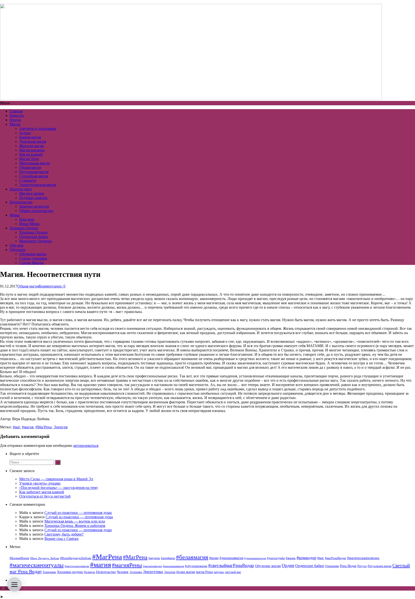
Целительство (21, 202)
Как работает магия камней (41, 492)
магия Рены (204, 572)
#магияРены (127, 565)
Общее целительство (36, 211)
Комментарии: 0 (52, 286)
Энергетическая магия (37, 185)
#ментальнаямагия (173, 566)
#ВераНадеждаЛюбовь (75, 558)
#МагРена (43, 427)
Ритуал (362, 566)
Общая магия (30, 167)
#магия (27, 427)
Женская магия (31, 146)
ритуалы (219, 572)
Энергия (60, 427)
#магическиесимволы (77, 566)
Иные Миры (29, 224)
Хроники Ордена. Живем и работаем (74, 526)
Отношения (332, 566)
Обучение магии (32, 254)
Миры (15, 215)
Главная (16, 111)
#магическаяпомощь (363, 558)
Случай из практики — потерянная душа (78, 513)
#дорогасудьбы (276, 558)
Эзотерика (135, 572)
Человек (122, 572)
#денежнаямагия (231, 558)
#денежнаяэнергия (255, 558)
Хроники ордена (70, 572)
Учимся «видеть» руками (40, 483)
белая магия (185, 572)
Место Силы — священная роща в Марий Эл (56, 479)
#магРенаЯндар (335, 558)
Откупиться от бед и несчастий (45, 496)
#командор (306, 557)
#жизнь (291, 558)
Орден (288, 565)
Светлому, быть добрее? (64, 534)
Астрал (25, 133)
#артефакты (168, 558)
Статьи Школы (31, 263)
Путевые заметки (33, 198)
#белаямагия (192, 557)
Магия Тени (29, 159)
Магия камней (31, 154)
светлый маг (233, 572)
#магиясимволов (152, 566)
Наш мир (26, 219)
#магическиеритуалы (37, 565)
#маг (16, 427)
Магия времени (32, 150)
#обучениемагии (196, 566)
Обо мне (17, 245)
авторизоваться (85, 445)
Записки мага (21, 189)
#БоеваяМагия (19, 558)
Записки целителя (34, 206)
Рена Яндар (348, 566)
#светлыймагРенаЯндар (231, 565)
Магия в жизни (31, 193)
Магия (15, 124)
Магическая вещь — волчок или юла (74, 521)
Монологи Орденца (35, 241)
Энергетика (153, 571)
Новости (17, 115)
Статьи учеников (33, 258)
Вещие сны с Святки (61, 539)
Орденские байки (33, 237)
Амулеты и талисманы (37, 128)
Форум (15, 120)
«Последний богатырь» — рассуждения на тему (58, 488)
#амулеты (154, 558)
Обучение (18, 250)
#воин (214, 558)
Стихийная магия (33, 176)
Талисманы (49, 572)
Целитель (89, 572)
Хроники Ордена (24, 228)
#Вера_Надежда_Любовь (44, 558)
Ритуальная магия (34, 172)
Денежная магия (32, 141)
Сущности (27, 180)
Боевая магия (30, 137)
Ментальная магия (34, 163)
